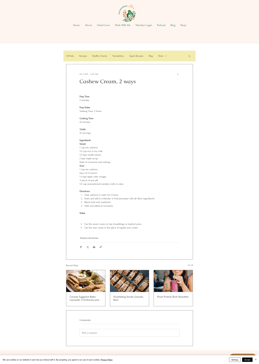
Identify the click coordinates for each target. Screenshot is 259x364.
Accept (247, 359)
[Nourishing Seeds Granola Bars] (129, 281)
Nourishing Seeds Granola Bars (128, 298)
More (160, 56)
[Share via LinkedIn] (94, 247)
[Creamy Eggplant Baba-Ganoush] (85, 281)
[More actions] (177, 74)
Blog (151, 56)
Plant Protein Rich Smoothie (173, 296)
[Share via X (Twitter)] (87, 247)
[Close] (255, 360)
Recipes (83, 56)
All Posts (70, 56)
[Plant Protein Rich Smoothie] (173, 281)
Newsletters (118, 56)
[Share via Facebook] (81, 247)
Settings (234, 359)
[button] (189, 56)
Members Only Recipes (89, 238)
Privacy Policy (107, 359)
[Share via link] (100, 247)
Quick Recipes (136, 56)
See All (190, 265)
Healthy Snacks (99, 56)
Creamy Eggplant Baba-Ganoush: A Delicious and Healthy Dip (84, 298)
